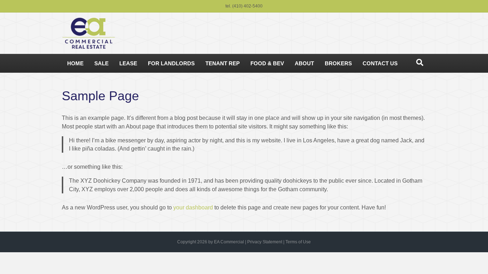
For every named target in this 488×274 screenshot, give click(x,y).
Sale (101, 63)
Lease (128, 63)
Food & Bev (267, 63)
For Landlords (171, 63)
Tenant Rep (222, 63)
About (304, 63)
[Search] (419, 62)
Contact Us (380, 63)
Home (75, 63)
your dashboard (193, 207)
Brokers (338, 63)
